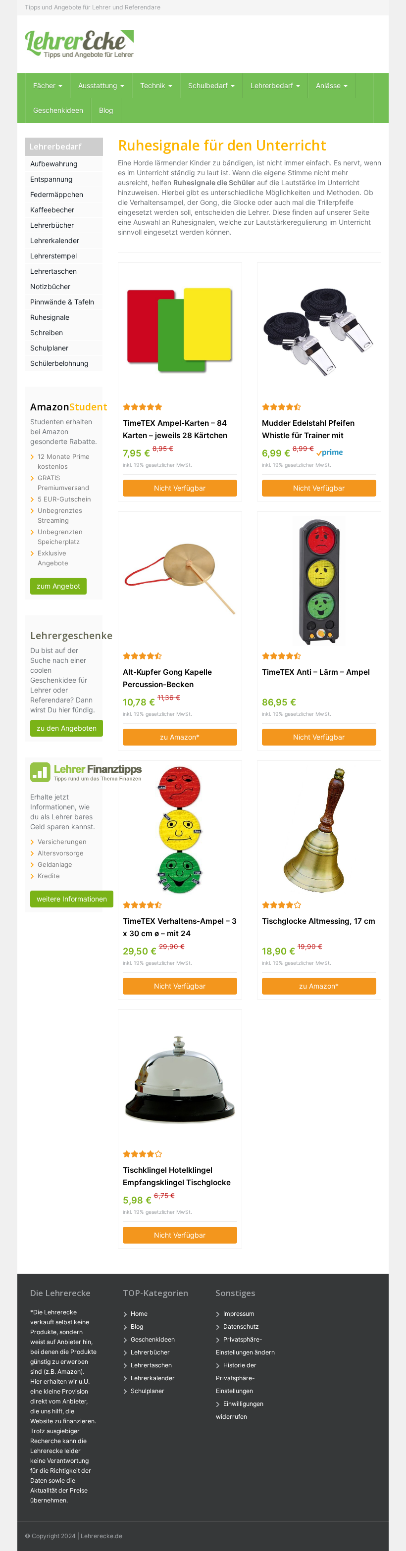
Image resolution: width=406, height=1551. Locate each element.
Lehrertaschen (53, 271)
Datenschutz (241, 1326)
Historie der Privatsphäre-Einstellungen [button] (236, 1378)
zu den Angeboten (67, 728)
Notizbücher (50, 286)
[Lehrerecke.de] (79, 44)
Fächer (45, 85)
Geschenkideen (58, 110)
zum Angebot (58, 586)
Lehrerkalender (54, 240)
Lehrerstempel (53, 255)
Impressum (238, 1313)
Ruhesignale (49, 317)
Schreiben (46, 332)
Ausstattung (98, 85)
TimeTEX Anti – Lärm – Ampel (316, 672)
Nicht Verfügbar (179, 488)
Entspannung (51, 179)
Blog (106, 110)
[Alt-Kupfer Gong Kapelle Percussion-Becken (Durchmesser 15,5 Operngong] (180, 581)
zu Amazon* (180, 737)
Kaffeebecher (52, 209)
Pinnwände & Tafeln (62, 302)
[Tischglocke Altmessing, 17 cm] (319, 830)
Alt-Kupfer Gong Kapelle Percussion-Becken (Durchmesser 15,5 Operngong (179, 679)
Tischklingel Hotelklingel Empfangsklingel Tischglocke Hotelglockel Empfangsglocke (178, 1177)
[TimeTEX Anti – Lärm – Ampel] (319, 581)
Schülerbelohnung (59, 363)
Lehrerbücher (52, 225)
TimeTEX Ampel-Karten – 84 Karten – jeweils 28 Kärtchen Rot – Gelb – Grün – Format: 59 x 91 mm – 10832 (178, 430)
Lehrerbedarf (273, 85)
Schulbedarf (209, 85)
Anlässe (329, 85)
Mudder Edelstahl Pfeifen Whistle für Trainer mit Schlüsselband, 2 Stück (308, 430)
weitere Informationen (72, 899)
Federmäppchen (56, 194)
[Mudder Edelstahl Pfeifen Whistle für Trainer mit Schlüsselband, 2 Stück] (319, 332)
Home (139, 1313)
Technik (153, 85)
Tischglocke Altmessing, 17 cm (318, 921)
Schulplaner (49, 348)
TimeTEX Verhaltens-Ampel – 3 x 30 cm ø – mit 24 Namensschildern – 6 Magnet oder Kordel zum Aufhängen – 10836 (180, 928)
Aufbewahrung (54, 163)
